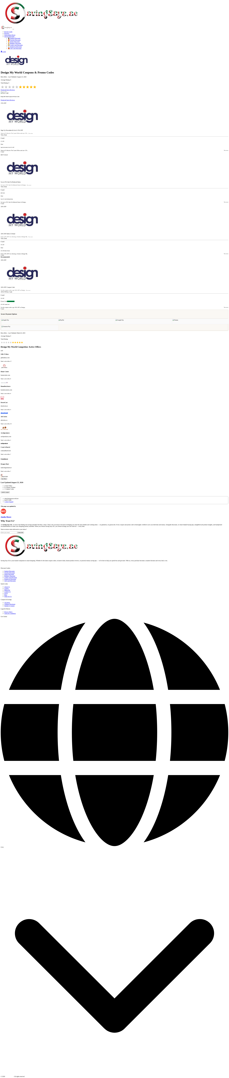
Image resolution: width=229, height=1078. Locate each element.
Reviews (6, 33)
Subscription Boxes (9, 35)
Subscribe (20, 532)
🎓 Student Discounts (14, 38)
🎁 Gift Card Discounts (14, 48)
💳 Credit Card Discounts (15, 45)
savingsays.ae (9, 1076)
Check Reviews (10, 90)
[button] (114, 847)
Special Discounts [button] (9, 36)
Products (3, 90)
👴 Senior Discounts (14, 41)
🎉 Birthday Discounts (14, 43)
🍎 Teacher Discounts (14, 40)
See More (3, 479)
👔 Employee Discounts (15, 47)
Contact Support (8, 502)
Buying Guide (8, 32)
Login (4, 51)
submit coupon (5, 492)
